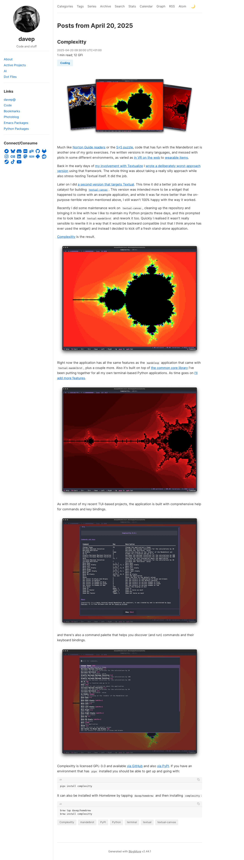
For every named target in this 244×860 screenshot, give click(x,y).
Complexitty (71, 42)
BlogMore (135, 851)
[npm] (31, 156)
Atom (182, 6)
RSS (172, 6)
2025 (60, 50)
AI (5, 71)
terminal (132, 822)
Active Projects (15, 65)
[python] (38, 156)
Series (91, 6)
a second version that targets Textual (106, 184)
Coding (65, 62)
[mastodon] (25, 156)
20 (72, 50)
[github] (38, 151)
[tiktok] (13, 162)
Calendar (146, 6)
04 (67, 50)
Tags (80, 6)
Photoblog (11, 117)
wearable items (176, 157)
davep (26, 39)
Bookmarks (12, 111)
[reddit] (44, 156)
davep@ (10, 99)
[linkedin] (19, 156)
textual (147, 822)
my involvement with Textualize (119, 166)
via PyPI (163, 766)
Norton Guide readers (89, 147)
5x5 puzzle (124, 147)
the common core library (169, 368)
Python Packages (16, 129)
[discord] (19, 151)
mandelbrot (87, 822)
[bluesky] (13, 151)
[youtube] (19, 162)
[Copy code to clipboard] (198, 780)
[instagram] (6, 156)
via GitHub (135, 766)
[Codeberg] (31, 151)
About (8, 59)
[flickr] (25, 151)
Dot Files (10, 77)
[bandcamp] (6, 151)
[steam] (6, 162)
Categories (65, 6)
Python (116, 822)
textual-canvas (166, 822)
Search (120, 6)
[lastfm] (13, 156)
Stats (132, 6)
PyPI (103, 822)
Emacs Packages (16, 123)
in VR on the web (147, 157)
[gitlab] (44, 151)
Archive (105, 6)
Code (8, 105)
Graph (161, 6)
